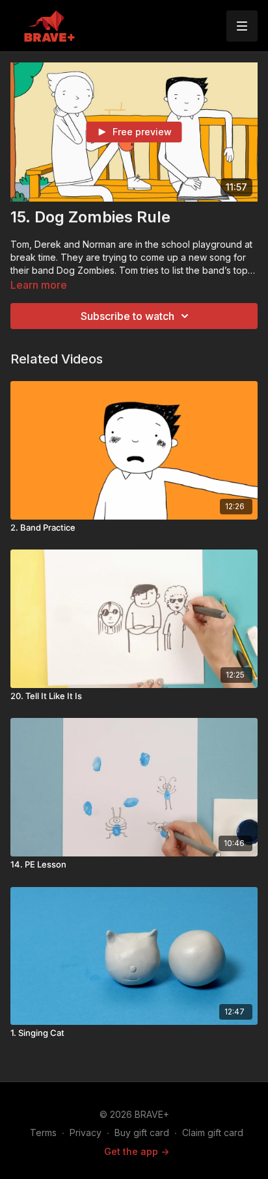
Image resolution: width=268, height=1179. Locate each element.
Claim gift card (212, 1132)
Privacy (85, 1132)
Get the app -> (136, 1151)
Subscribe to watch (127, 316)
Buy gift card (141, 1132)
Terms (43, 1132)
